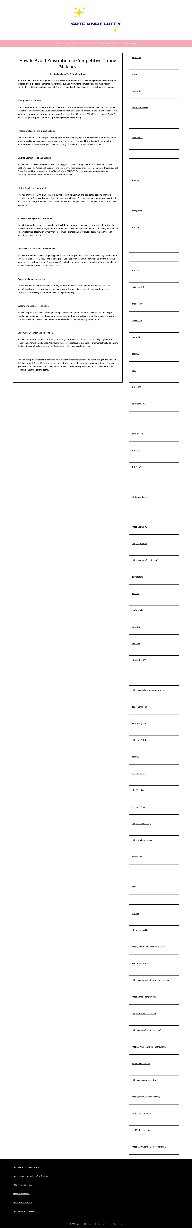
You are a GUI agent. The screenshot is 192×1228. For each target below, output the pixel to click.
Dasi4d (135, 593)
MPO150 (136, 467)
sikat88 (135, 353)
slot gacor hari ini (140, 107)
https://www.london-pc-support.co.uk (149, 1146)
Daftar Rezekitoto (140, 963)
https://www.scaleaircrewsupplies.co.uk (150, 980)
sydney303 (137, 137)
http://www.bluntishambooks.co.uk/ (148, 946)
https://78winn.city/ (141, 823)
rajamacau (137, 320)
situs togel (137, 627)
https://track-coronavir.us (144, 996)
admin (82, 74)
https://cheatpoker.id (22, 1202)
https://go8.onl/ (139, 543)
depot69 (136, 337)
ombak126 (137, 856)
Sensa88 (136, 643)
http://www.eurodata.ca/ (24, 1211)
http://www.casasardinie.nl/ (145, 1080)
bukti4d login (65, 225)
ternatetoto (137, 577)
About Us (72, 43)
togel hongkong (139, 706)
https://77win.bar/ (140, 740)
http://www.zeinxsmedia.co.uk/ (146, 1030)
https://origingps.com (142, 840)
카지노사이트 (138, 773)
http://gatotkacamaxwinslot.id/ (26, 1167)
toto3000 (136, 450)
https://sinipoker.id (21, 1193)
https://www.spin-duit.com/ (145, 560)
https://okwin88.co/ (141, 526)
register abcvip (139, 610)
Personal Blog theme (113, 1224)
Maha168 (136, 57)
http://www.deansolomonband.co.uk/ (149, 1046)
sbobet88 (136, 91)
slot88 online (138, 790)
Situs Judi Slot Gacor (141, 1113)
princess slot (138, 287)
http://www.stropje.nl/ (23, 1185)
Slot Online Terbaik (141, 1063)
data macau (137, 433)
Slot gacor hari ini (140, 497)
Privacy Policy (109, 43)
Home (59, 43)
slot (134, 370)
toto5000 (136, 270)
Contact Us (89, 43)
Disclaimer (129, 43)
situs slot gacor (139, 723)
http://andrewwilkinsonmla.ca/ (146, 1096)
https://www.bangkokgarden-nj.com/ (149, 690)
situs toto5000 (139, 660)
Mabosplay (137, 303)
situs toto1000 (139, 403)
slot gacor (137, 210)
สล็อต (134, 74)
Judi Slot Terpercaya (141, 1130)
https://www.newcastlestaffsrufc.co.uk (30, 1176)
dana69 (135, 913)
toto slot (136, 180)
